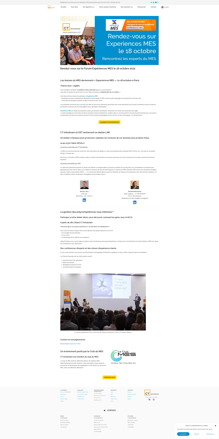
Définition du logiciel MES (82, 392)
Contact (61, 401)
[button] (215, 426)
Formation (130, 396)
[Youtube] (153, 2)
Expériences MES (74, 344)
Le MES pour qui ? (81, 396)
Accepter (183, 434)
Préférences (210, 434)
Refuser (196, 434)
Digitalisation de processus (100, 395)
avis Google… (155, 397)
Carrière (62, 396)
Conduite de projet (132, 394)
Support (129, 398)
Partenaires (62, 394)
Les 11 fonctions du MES (82, 394)
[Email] (156, 2)
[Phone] (158, 2)
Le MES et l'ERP (80, 398)
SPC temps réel (97, 397)
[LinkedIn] (151, 2)
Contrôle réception (98, 393)
